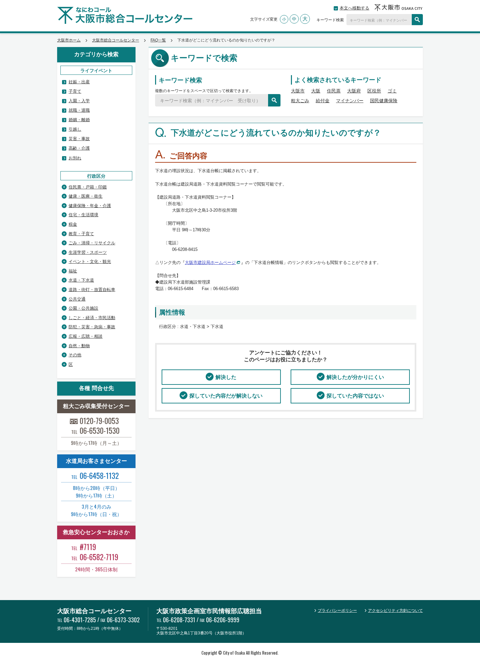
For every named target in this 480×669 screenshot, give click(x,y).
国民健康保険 (383, 100)
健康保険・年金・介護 (90, 205)
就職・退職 (79, 110)
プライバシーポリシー (337, 610)
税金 (73, 224)
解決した (226, 377)
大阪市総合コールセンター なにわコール (124, 15)
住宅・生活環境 (83, 214)
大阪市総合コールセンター (115, 40)
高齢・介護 (79, 148)
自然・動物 (79, 345)
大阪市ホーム (69, 40)
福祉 (73, 271)
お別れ (75, 157)
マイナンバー (349, 100)
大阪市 (298, 90)
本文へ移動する (354, 8)
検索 (417, 19)
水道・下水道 (81, 280)
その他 (75, 354)
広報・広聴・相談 (86, 336)
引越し (75, 129)
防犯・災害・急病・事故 (92, 326)
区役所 (374, 90)
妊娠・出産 (79, 81)
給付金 (322, 100)
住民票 (334, 90)
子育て (75, 91)
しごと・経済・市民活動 (92, 317)
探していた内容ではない (355, 396)
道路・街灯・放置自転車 (92, 289)
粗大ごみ (300, 100)
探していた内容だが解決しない (226, 396)
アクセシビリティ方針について (395, 610)
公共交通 (77, 299)
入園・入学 (79, 100)
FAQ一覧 (158, 40)
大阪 (315, 90)
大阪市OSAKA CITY (399, 7)
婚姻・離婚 (79, 119)
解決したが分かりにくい (355, 377)
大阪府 (354, 90)
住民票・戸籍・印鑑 (88, 187)
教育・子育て (81, 233)
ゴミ (392, 90)
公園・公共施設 (83, 308)
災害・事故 (79, 138)
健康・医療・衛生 (86, 196)
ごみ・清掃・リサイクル (92, 242)
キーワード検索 (330, 19)
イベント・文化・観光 (90, 261)
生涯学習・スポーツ (88, 252)
